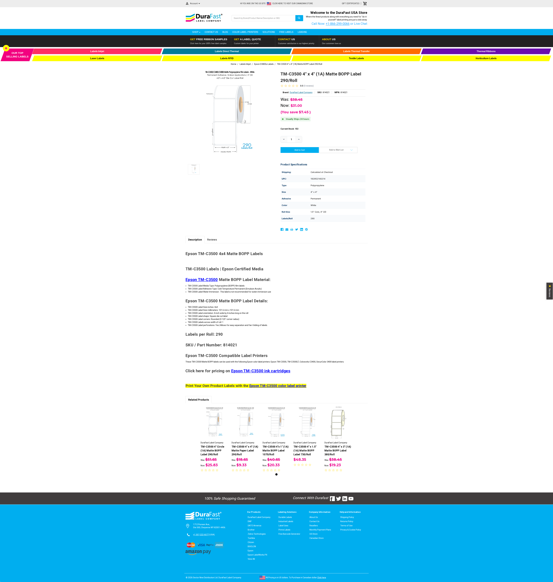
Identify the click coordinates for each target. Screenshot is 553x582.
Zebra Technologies (257, 534)
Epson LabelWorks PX (257, 555)
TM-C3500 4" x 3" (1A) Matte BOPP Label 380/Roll (337, 450)
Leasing (302, 32)
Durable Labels (285, 517)
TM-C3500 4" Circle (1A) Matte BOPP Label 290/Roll (212, 450)
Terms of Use (346, 525)
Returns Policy (346, 521)
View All (251, 559)
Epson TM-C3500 (201, 279)
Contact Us (211, 32)
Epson (250, 550)
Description (195, 239)
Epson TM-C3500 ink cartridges (260, 371)
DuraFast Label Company (259, 517)
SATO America (254, 525)
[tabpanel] (214, 439)
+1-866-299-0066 (338, 23)
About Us (313, 517)
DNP (250, 521)
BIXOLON (252, 546)
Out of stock (307, 425)
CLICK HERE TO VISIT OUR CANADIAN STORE (292, 3)
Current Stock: (289, 129)
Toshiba (251, 538)
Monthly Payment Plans (320, 530)
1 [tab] (276, 474)
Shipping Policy (347, 517)
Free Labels (286, 32)
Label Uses (283, 525)
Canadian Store (316, 538)
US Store (313, 534)
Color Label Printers (245, 32)
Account (194, 3)
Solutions (269, 32)
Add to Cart (214, 425)
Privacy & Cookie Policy (350, 530)
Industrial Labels (286, 521)
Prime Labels (284, 530)
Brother (251, 530)
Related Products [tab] (198, 399)
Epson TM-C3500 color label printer (277, 386)
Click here (321, 577)
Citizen (251, 542)
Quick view (214, 420)
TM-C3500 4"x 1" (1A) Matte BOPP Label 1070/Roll (276, 450)
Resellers (313, 525)
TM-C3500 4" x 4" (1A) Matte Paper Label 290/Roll (245, 450)
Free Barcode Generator (289, 534)
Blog (225, 32)
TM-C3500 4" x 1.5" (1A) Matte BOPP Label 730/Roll (305, 450)
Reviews (212, 239)
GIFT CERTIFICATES (350, 3)
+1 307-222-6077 (201, 534)
